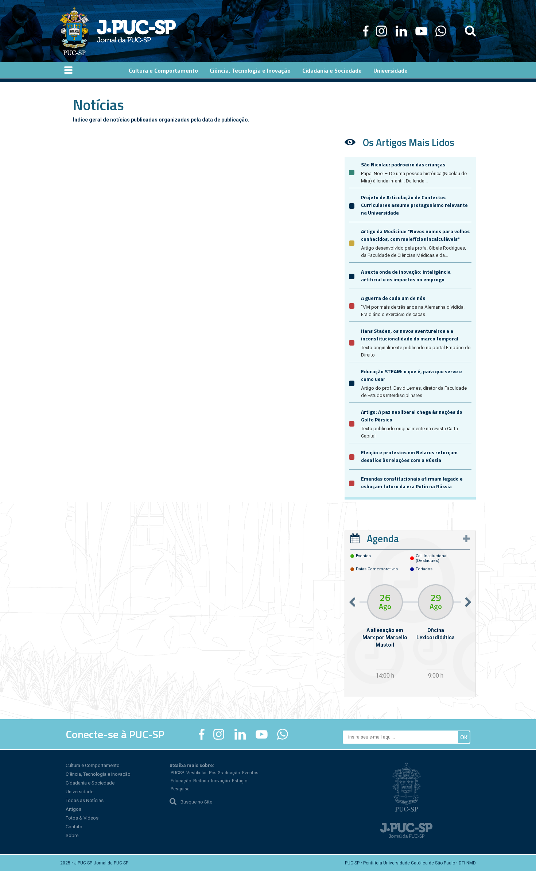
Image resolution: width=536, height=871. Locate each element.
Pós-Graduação (224, 772)
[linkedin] (401, 31)
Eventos (250, 772)
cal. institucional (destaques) (431, 558)
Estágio (239, 780)
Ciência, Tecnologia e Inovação (98, 774)
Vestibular (196, 772)
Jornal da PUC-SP (136, 31)
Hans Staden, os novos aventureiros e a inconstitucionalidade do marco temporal (409, 334)
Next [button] (468, 602)
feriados (424, 569)
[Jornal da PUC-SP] (118, 31)
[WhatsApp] (441, 31)
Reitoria (201, 780)
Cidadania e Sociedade (90, 783)
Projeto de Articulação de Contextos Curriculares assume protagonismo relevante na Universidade (414, 204)
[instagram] (381, 31)
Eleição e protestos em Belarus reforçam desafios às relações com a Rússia (409, 456)
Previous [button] (352, 602)
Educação (181, 780)
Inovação (220, 780)
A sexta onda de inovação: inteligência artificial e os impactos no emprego (406, 275)
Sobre (72, 835)
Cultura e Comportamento (93, 765)
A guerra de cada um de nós (393, 298)
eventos (363, 556)
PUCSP (177, 772)
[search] (470, 31)
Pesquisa (180, 788)
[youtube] (421, 31)
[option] (385, 632)
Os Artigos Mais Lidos (408, 142)
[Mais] (466, 538)
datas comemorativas (377, 569)
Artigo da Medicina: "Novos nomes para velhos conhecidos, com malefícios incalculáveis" (415, 235)
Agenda (383, 538)
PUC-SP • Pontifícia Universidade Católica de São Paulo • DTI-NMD (410, 863)
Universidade (79, 791)
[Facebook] (366, 31)
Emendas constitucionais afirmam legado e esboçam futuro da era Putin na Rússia (412, 482)
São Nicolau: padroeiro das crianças (403, 164)
